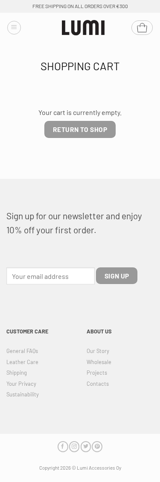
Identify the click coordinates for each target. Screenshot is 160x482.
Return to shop (80, 129)
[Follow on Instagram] (74, 446)
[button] (14, 27)
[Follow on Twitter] (86, 446)
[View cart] (142, 27)
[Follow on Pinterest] (97, 446)
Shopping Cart (80, 66)
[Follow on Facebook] (63, 446)
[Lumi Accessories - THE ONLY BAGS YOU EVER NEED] (83, 28)
